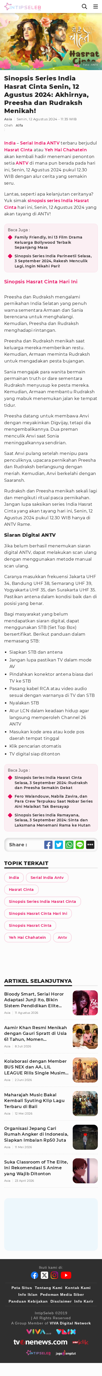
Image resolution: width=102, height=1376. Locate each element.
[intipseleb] (38, 1352)
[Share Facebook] (48, 844)
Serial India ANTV (40, 143)
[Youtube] (66, 1275)
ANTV (22, 163)
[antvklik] (80, 1342)
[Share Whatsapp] (69, 844)
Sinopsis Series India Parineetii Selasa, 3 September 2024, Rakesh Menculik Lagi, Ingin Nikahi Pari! (53, 261)
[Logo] (21, 6)
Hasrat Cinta (18, 149)
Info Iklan (28, 1294)
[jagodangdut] (66, 1352)
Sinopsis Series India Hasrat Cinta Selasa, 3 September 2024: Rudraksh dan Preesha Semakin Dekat (51, 782)
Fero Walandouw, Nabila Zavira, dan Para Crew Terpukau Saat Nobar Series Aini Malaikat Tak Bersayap (54, 801)
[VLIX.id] (66, 1331)
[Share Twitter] (59, 844)
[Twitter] (44, 1275)
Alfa (19, 125)
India (10, 143)
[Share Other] (90, 844)
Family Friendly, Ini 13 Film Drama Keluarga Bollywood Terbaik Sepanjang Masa (49, 242)
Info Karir (83, 1301)
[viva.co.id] (38, 1331)
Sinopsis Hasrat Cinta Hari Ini (40, 282)
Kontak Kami (78, 1288)
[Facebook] (34, 1275)
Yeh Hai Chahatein (66, 149)
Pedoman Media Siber (62, 1294)
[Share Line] (80, 844)
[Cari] (84, 6)
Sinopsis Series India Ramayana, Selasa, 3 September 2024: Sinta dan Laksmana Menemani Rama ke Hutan (52, 820)
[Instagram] (54, 1275)
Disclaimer (61, 1301)
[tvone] (40, 1342)
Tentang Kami (49, 1288)
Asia (8, 119)
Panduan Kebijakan (28, 1301)
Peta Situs (22, 1288)
